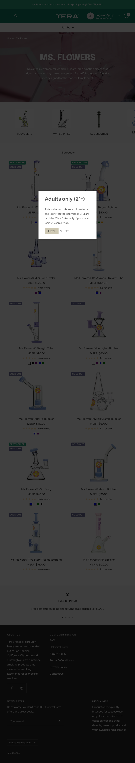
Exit (66, 231)
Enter (51, 231)
